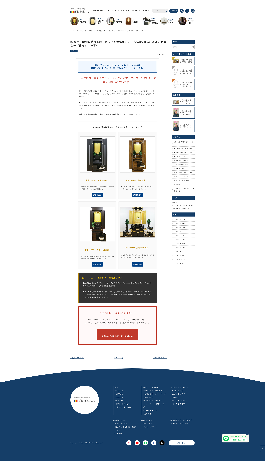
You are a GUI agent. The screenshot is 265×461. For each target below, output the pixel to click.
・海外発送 (147, 414)
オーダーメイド (113, 11)
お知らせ (74, 51)
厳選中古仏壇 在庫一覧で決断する (117, 336)
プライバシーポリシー (179, 423)
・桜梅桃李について (121, 423)
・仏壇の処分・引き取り (152, 400)
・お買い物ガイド (177, 394)
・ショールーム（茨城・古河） (153, 405)
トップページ (74, 30)
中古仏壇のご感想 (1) (181, 160)
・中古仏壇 (119, 390)
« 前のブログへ (77, 357)
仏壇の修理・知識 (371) (182, 164)
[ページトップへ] (262, 449)
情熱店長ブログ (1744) (182, 176)
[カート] (193, 11)
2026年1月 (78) (179, 247)
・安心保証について (178, 400)
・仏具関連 (119, 400)
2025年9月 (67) (179, 264)
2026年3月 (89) (179, 239)
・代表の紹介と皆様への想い (125, 427)
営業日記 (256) (179, 168)
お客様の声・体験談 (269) (183, 152)
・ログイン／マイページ (151, 427)
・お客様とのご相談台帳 (152, 390)
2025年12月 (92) (179, 251)
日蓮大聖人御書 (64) (181, 180)
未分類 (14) (178, 184)
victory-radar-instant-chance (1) (183, 205)
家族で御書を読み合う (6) (183, 172)
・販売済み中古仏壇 (122, 407)
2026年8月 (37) (179, 219)
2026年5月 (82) (179, 231)
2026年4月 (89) (179, 235)
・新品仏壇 (119, 397)
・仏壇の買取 (147, 397)
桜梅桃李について (99, 11)
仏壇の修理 (125, 11)
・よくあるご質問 (177, 404)
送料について (136, 11)
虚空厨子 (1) (186, 208)
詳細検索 (174, 10)
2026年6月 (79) (179, 227)
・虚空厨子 (119, 394)
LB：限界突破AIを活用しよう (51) (183, 143)
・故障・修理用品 (121, 404)
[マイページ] (182, 11)
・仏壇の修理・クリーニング (154, 394)
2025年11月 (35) (179, 256)
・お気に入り (146, 423)
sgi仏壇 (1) (176, 202)
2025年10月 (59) (179, 260)
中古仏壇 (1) (176, 208)
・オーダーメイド (149, 410)
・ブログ (117, 430)
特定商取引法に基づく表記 (181, 420)
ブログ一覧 (83, 30)
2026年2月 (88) (179, 244)
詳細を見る (97, 195)
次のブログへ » (160, 357)
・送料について (176, 397)
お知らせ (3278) (179, 156)
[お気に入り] (187, 11)
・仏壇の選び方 (176, 390)
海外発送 (146, 11)
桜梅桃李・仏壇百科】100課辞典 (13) (184, 190)
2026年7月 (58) (179, 223)
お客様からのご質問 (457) (183, 148)
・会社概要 (117, 433)
